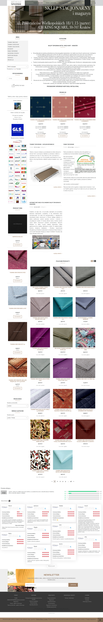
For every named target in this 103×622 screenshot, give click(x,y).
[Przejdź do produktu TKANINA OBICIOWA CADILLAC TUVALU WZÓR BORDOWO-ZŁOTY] (63, 429)
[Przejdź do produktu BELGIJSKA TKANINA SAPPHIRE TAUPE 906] (63, 337)
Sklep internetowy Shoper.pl (51, 613)
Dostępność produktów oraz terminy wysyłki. (34, 598)
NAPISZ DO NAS (19, 85)
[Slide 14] (51, 17)
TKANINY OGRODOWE (13, 44)
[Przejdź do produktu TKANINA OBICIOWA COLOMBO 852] (85, 368)
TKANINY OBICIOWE (13, 42)
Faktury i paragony (33, 601)
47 (71, 481)
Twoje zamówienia (51, 598)
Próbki (15, 598)
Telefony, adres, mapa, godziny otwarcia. (18, 96)
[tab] (45, 33)
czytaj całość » (57, 187)
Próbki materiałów (17, 100)
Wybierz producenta (12, 402)
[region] (51, 17)
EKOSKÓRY (10, 49)
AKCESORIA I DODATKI (13, 53)
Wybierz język (10, 414)
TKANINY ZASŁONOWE (13, 46)
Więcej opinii (51, 566)
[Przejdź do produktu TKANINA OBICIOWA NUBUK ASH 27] (85, 276)
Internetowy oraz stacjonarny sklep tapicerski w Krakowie (45, 203)
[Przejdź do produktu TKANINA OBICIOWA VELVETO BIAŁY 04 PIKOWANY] (40, 399)
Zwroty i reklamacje (69, 598)
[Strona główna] (16, 3)
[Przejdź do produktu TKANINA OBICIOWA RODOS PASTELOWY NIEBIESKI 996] (63, 460)
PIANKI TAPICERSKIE (12, 51)
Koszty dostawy (33, 603)
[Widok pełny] (95, 261)
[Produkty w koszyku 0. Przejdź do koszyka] (87, 3)
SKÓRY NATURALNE (12, 55)
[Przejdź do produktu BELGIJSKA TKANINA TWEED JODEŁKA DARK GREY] (40, 276)
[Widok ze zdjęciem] (92, 261)
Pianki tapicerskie (68, 144)
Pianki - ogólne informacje (16, 603)
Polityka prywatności (51, 607)
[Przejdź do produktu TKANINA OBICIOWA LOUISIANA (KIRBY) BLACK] (40, 460)
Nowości (10, 57)
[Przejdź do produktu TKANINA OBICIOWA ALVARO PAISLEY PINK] (85, 337)
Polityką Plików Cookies (42, 619)
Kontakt (87, 599)
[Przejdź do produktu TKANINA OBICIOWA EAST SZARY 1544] (63, 276)
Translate (18, 69)
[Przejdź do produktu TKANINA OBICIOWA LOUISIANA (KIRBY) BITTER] (40, 429)
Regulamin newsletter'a (30, 587)
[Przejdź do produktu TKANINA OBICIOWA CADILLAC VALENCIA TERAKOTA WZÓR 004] (63, 399)
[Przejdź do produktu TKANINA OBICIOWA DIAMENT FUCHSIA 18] (40, 337)
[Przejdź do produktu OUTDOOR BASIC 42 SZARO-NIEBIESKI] (85, 307)
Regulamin (15, 601)
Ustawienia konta (51, 601)
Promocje (10, 59)
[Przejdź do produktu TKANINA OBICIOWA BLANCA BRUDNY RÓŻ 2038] (40, 307)
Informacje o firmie (87, 601)
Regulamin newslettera (51, 605)
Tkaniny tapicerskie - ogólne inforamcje (42, 144)
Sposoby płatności (34, 604)
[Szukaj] (26, 78)
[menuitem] (38, 3)
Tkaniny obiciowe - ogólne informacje (16, 605)
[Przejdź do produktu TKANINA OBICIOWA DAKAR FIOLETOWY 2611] (63, 368)
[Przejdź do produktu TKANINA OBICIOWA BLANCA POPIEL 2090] (40, 368)
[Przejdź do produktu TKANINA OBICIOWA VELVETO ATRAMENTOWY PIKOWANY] (85, 399)
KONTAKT (87, 598)
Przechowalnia (51, 603)
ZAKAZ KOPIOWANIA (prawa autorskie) (16, 599)
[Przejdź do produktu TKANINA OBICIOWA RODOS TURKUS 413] (63, 307)
